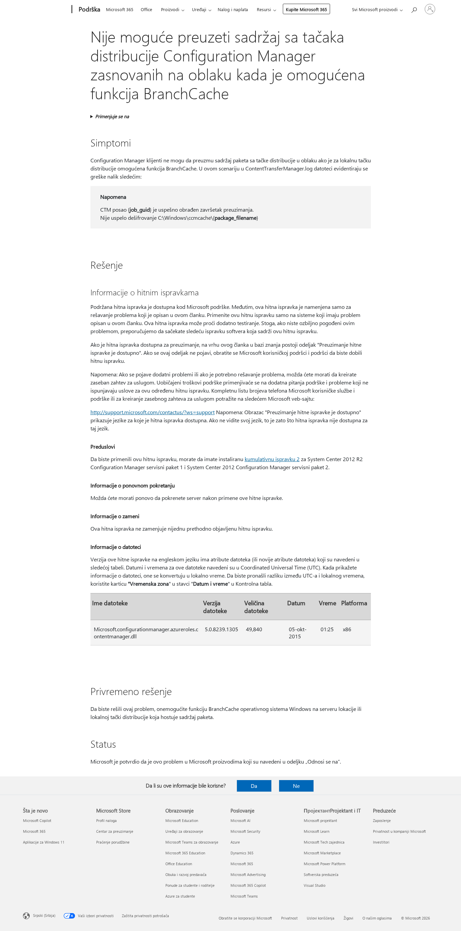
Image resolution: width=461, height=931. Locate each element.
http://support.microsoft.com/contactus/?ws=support (152, 412)
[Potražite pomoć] (414, 8)
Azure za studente (180, 896)
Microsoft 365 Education (185, 852)
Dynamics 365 (242, 852)
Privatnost (289, 918)
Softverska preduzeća (321, 874)
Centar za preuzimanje (114, 831)
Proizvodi (170, 9)
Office (146, 9)
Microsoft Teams (244, 896)
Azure (235, 842)
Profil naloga (106, 820)
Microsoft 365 (119, 9)
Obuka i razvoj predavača (186, 874)
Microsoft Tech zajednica (324, 842)
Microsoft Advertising (248, 874)
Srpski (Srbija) (44, 915)
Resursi (264, 9)
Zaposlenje (382, 820)
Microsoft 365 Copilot (248, 885)
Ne (296, 785)
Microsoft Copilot (37, 820)
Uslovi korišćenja (320, 918)
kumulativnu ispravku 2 (272, 458)
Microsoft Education (181, 820)
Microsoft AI (240, 820)
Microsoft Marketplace (322, 852)
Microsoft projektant (320, 820)
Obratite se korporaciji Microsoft (245, 918)
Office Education (178, 863)
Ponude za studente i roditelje (190, 885)
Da (254, 785)
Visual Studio (314, 885)
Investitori (381, 842)
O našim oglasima (377, 918)
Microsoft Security (245, 831)
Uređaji (199, 9)
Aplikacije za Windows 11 (43, 842)
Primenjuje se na (112, 116)
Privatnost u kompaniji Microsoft (399, 831)
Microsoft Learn (316, 831)
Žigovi (348, 918)
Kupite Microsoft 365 (306, 9)
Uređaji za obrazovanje (184, 831)
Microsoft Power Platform (324, 863)
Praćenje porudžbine (113, 842)
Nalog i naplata (233, 9)
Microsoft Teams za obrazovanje (191, 842)
